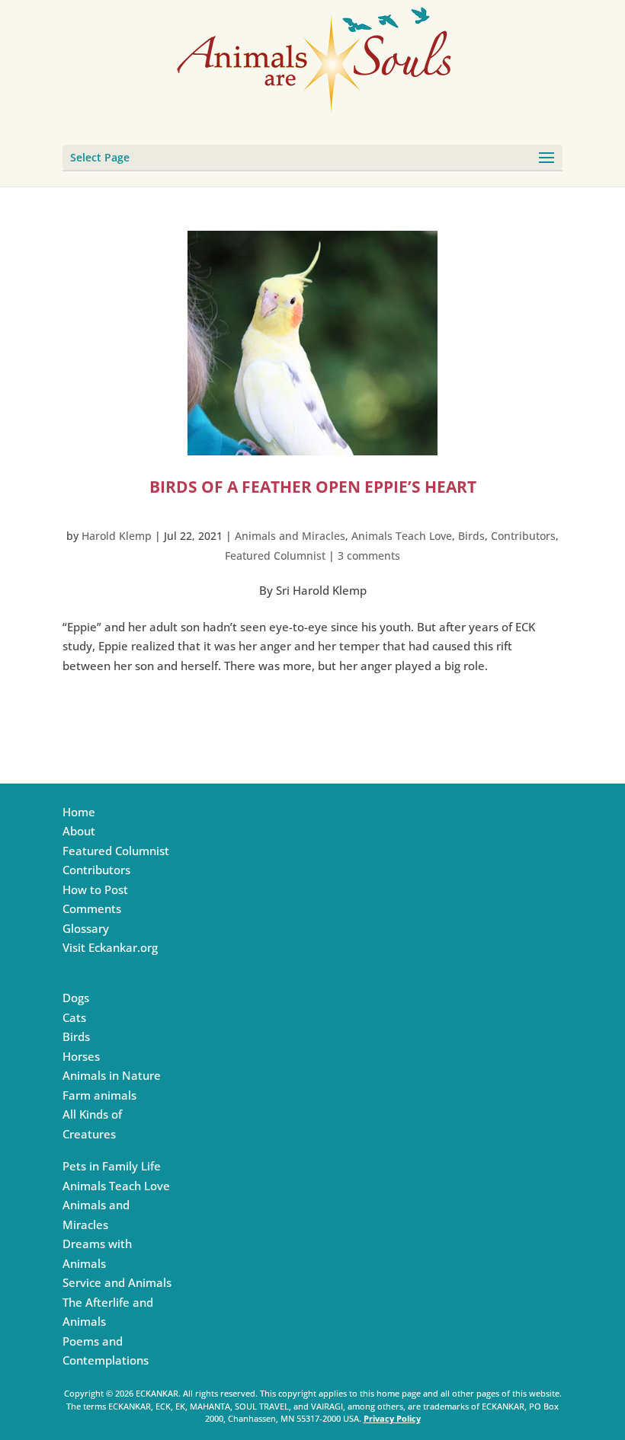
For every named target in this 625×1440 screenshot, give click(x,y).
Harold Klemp (117, 535)
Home (78, 811)
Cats (74, 1017)
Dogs (75, 997)
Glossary (85, 928)
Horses (81, 1056)
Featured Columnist (275, 555)
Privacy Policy (392, 1418)
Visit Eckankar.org (110, 947)
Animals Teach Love (401, 535)
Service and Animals (116, 1282)
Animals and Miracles (290, 535)
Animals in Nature (111, 1075)
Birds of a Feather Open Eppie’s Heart (312, 486)
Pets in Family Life (111, 1165)
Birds (471, 535)
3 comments (369, 555)
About (78, 830)
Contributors (523, 535)
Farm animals (99, 1095)
